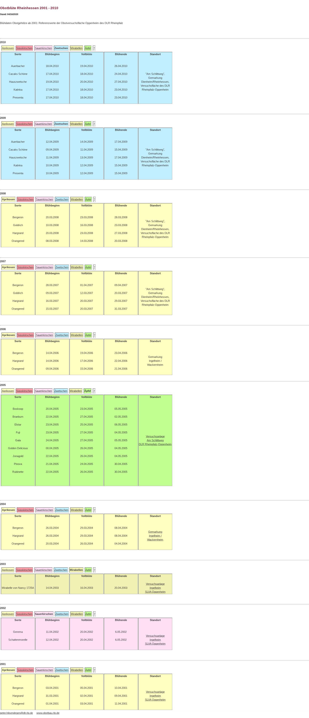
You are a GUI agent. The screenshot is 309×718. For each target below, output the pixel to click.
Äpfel (88, 48)
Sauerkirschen (43, 48)
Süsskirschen (24, 48)
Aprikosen (8, 48)
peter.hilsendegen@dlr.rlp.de (16, 713)
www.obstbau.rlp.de (47, 713)
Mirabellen (76, 48)
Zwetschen (61, 199)
